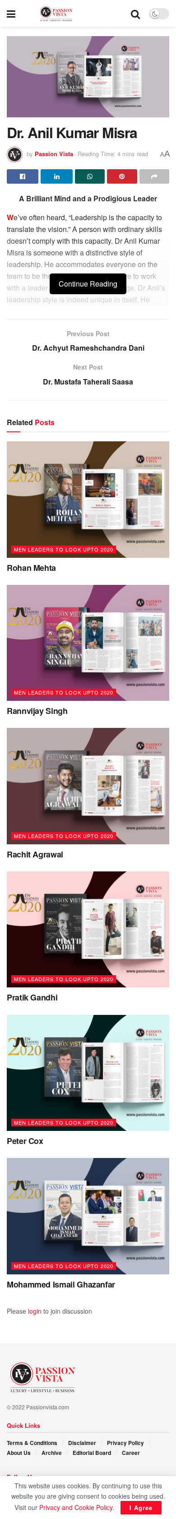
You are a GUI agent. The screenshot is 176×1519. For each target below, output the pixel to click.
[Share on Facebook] (22, 176)
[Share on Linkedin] (56, 176)
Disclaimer (82, 1443)
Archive (52, 1453)
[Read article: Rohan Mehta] (88, 499)
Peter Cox (25, 1141)
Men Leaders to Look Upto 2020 (63, 549)
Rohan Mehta (31, 568)
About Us (19, 1453)
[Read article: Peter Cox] (88, 1073)
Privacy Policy (125, 1443)
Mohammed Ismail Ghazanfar (61, 1284)
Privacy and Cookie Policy (75, 1507)
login (35, 1310)
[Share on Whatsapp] (90, 176)
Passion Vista (54, 153)
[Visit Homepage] (73, 14)
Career (131, 1453)
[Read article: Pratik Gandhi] (88, 929)
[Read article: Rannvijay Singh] (88, 643)
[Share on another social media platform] (154, 176)
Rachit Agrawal (35, 854)
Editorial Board (92, 1453)
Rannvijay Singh (37, 711)
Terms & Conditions (32, 1443)
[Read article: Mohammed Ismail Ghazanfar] (88, 1216)
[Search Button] (135, 13)
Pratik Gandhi (32, 997)
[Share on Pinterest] (122, 176)
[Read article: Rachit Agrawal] (88, 786)
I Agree (141, 1507)
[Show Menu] (11, 13)
